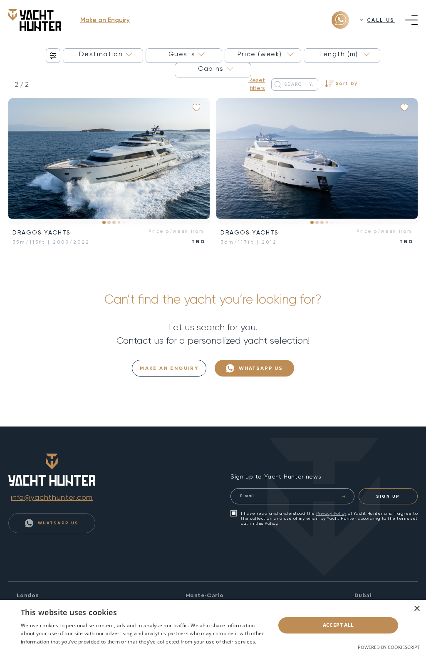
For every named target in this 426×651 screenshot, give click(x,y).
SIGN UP (388, 496)
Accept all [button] (338, 625)
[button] (20, 161)
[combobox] (103, 55)
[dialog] (213, 625)
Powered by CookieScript (389, 647)
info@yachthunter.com (52, 497)
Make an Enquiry (105, 20)
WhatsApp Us (260, 368)
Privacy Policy (331, 513)
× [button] (417, 609)
